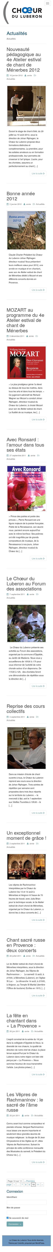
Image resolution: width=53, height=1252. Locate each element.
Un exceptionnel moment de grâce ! (26, 835)
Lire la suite (37, 173)
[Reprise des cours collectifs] (26, 748)
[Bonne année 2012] (26, 230)
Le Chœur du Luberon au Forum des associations (26, 583)
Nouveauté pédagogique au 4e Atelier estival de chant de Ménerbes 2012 (24, 59)
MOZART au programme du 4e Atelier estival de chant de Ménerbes (25, 320)
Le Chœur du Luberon (18, 1240)
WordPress (39, 1243)
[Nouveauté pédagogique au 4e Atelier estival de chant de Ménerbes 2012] (26, 106)
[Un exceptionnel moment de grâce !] (26, 866)
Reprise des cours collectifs (26, 708)
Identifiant (12, 1196)
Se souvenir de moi (18, 1217)
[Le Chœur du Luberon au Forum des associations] (26, 623)
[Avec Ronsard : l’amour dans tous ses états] (26, 488)
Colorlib (21, 1243)
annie (29, 75)
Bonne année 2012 (21, 196)
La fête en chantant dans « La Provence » (24, 1020)
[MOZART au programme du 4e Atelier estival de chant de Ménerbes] (26, 363)
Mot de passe (13, 1207)
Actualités (11, 78)
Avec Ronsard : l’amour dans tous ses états (25, 444)
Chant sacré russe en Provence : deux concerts (26, 944)
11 (38, 1184)
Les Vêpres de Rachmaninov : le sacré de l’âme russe (25, 1102)
